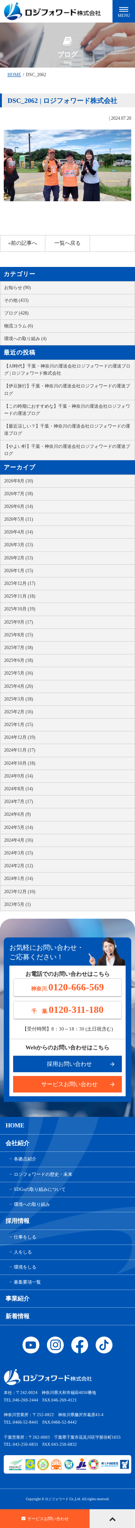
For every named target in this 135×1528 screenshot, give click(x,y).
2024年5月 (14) (18, 827)
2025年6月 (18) (18, 660)
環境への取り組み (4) (25, 338)
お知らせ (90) (17, 287)
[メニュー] (123, 11)
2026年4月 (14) (18, 532)
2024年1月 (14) (18, 878)
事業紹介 (18, 1298)
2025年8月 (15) (18, 634)
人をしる (23, 1252)
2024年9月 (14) (18, 776)
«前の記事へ (22, 243)
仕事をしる (25, 1237)
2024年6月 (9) (17, 814)
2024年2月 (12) (18, 865)
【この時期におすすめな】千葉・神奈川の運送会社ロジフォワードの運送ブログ (67, 410)
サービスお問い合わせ (69, 1084)
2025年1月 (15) (18, 724)
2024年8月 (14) (18, 788)
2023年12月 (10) (19, 891)
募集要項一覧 (27, 1282)
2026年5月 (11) (18, 519)
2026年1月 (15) (18, 570)
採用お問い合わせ (69, 1064)
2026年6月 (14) (18, 506)
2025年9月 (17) (18, 622)
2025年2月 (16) (18, 711)
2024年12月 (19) (19, 737)
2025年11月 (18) (19, 596)
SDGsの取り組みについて (40, 1189)
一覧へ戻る (67, 243)
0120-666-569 (67, 987)
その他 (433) (16, 300)
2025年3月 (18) (18, 699)
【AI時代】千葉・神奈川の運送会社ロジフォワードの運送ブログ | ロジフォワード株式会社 (67, 369)
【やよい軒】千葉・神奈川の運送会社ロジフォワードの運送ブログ (67, 450)
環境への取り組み (32, 1204)
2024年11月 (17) (19, 750)
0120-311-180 (68, 1009)
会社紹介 (18, 1143)
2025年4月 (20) (18, 686)
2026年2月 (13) (18, 558)
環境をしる (25, 1267)
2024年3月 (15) (18, 853)
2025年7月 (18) (18, 647)
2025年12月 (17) (19, 583)
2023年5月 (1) (17, 904)
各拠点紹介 (25, 1159)
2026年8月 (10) (18, 481)
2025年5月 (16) (18, 673)
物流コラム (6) (18, 326)
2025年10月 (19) (19, 609)
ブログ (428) (16, 313)
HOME (14, 74)
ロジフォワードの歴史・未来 (43, 1174)
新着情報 (18, 1316)
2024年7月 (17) (18, 801)
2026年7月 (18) (18, 493)
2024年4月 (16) (18, 840)
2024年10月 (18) (19, 763)
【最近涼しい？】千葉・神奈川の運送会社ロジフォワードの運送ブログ (67, 429)
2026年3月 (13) (18, 544)
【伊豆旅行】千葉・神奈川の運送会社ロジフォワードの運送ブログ (67, 389)
